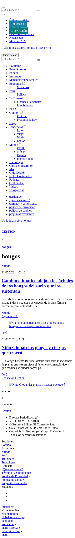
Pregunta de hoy (27, 119)
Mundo (13, 144)
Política (21, 94)
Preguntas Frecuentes (14, 483)
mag (4, 534)
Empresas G (18, 23)
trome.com (8, 524)
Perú (12, 91)
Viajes (20, 134)
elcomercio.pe (10, 513)
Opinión (14, 112)
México (21, 151)
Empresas (15, 27)
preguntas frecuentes (21, 214)
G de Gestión (19, 30)
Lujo (20, 130)
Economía (15, 83)
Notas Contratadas (20, 176)
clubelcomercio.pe (13, 517)
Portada (13, 72)
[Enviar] (38, 10)
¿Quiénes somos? (12, 469)
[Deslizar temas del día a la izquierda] (3, 14)
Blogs (12, 123)
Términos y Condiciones (16, 472)
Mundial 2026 (17, 41)
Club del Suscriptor (21, 165)
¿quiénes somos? (19, 200)
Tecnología (16, 162)
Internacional (25, 158)
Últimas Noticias (19, 20)
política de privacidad (22, 207)
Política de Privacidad (15, 476)
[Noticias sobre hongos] (17, 220)
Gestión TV (16, 183)
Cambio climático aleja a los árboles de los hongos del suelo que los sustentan (37, 286)
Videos (13, 186)
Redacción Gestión (13, 378)
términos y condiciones (23, 203)
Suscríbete (8, 506)
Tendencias (16, 127)
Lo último (15, 65)
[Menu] (3, 7)
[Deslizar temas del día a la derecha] (3, 48)
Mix (11, 169)
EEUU (21, 148)
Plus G (13, 108)
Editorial (22, 116)
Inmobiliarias (25, 105)
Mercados (23, 87)
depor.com (8, 520)
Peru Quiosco (17, 69)
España (21, 155)
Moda (20, 137)
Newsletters (16, 37)
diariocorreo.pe (11, 527)
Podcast (14, 179)
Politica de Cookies (13, 479)
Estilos (21, 141)
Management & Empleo (23, 79)
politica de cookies (20, 210)
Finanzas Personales (21, 34)
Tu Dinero (15, 98)
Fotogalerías (16, 190)
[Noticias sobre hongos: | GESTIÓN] (28, 47)
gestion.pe (15, 196)
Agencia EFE (10, 316)
